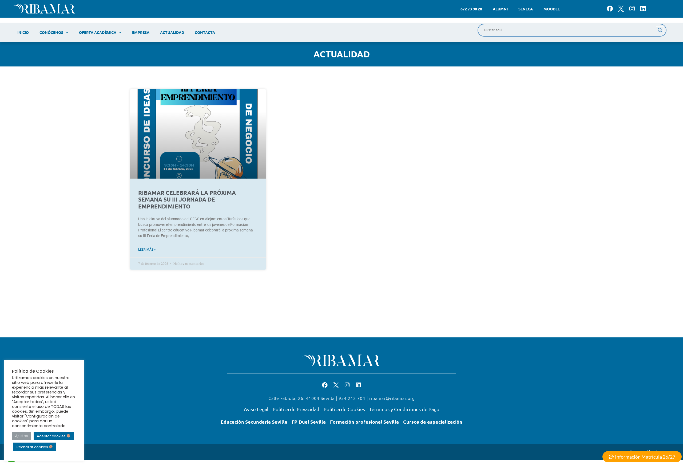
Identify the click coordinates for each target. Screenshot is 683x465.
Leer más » (147, 249)
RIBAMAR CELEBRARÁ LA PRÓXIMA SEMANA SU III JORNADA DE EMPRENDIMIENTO (187, 199)
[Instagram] (631, 8)
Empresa (140, 32)
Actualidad (172, 32)
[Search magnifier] (660, 30)
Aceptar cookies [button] (51, 435)
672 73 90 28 (471, 8)
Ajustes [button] (21, 435)
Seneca (525, 8)
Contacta (205, 32)
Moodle (551, 8)
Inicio (23, 32)
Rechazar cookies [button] (33, 447)
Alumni (500, 8)
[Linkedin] (642, 8)
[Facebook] (609, 8)
